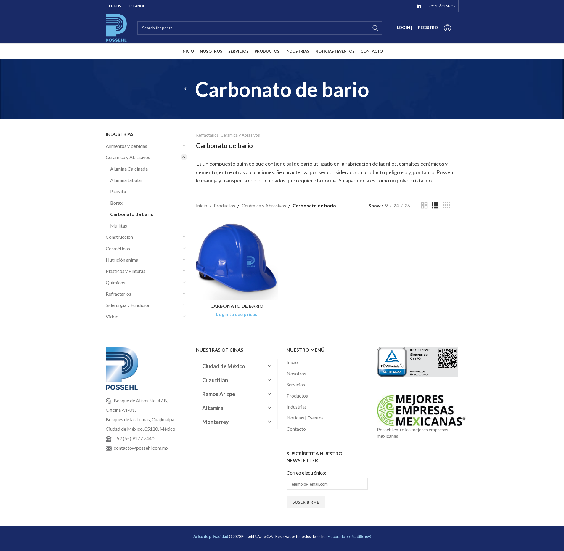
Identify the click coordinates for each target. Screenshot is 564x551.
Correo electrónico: (306, 472)
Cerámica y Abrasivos (128, 157)
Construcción (119, 237)
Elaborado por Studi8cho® (349, 536)
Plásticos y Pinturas (125, 271)
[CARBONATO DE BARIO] (237, 259)
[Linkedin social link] (419, 5)
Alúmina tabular (126, 180)
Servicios (296, 384)
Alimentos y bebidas (126, 146)
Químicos (115, 282)
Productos (224, 205)
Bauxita (118, 191)
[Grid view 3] (435, 205)
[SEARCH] (375, 28)
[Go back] (187, 89)
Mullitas (118, 225)
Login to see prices (236, 314)
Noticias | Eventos (305, 417)
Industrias (297, 406)
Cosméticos (118, 248)
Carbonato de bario (132, 214)
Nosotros (296, 373)
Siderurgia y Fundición (128, 305)
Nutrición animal (122, 259)
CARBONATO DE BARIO (236, 306)
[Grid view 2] (424, 205)
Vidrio (112, 316)
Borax (116, 203)
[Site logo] (116, 27)
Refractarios (118, 294)
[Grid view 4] (446, 205)
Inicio (201, 205)
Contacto (296, 429)
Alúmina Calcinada (129, 169)
